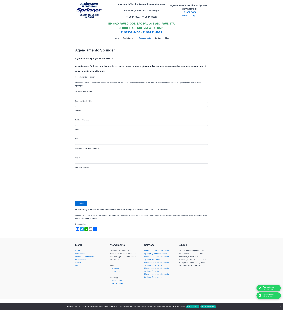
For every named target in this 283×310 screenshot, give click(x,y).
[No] (280, 307)
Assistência (80, 253)
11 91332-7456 (189, 12)
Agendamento (81, 259)
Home (77, 251)
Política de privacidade (84, 256)
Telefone (78, 110)
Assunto (78, 158)
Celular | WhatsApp (82, 120)
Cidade (77, 139)
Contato (78, 262)
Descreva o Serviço (82, 167)
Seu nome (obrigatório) (83, 91)
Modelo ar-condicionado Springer (87, 148)
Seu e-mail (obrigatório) (83, 101)
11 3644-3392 (115, 271)
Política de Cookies (208, 306)
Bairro (77, 129)
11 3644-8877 (115, 268)
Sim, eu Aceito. (192, 306)
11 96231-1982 (189, 15)
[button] (134, 38)
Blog (77, 265)
